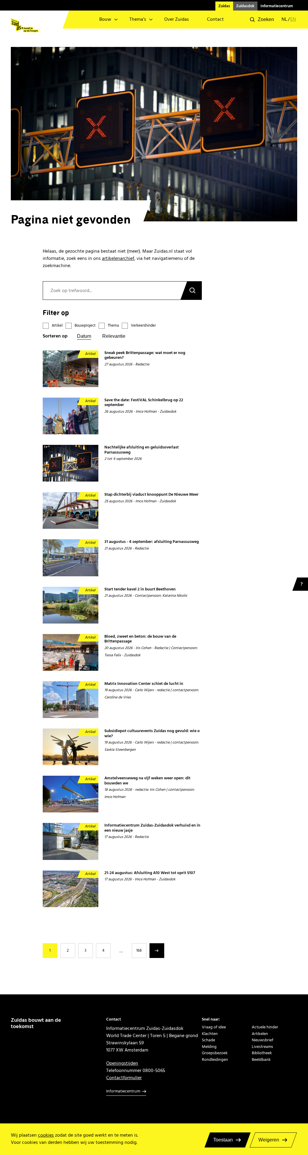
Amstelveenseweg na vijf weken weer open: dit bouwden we (147, 781)
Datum (84, 336)
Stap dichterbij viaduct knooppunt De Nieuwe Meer (151, 494)
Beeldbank (261, 1059)
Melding (209, 1046)
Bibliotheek (262, 1053)
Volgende (156, 950)
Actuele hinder (265, 1027)
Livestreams (262, 1046)
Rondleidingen (215, 1059)
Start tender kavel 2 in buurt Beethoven (140, 589)
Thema (113, 325)
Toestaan (223, 1139)
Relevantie (113, 336)
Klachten (210, 1033)
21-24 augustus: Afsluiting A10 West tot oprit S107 (149, 873)
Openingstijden (122, 1063)
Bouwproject (85, 325)
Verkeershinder (143, 325)
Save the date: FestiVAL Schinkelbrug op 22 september (143, 403)
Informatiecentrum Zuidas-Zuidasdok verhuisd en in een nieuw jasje (152, 828)
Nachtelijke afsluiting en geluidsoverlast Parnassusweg (141, 450)
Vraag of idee (214, 1027)
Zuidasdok (245, 6)
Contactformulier (124, 1077)
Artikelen (260, 1033)
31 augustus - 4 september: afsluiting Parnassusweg (151, 541)
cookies (46, 1135)
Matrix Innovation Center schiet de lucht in (143, 683)
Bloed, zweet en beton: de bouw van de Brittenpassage (140, 639)
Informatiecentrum (276, 6)
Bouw (105, 19)
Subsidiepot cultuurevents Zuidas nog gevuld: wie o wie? (152, 733)
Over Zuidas (176, 19)
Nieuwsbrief (262, 1040)
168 (139, 950)
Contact (215, 19)
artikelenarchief (118, 258)
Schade (208, 1040)
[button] (262, 20)
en (293, 20)
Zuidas (224, 6)
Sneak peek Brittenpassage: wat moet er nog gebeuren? (144, 355)
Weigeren (268, 1139)
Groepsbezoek (215, 1053)
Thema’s (137, 19)
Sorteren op (55, 336)
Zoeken (191, 291)
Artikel (57, 325)
